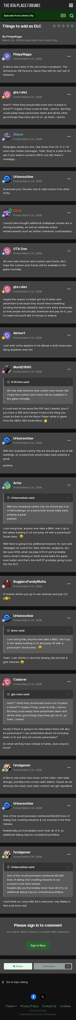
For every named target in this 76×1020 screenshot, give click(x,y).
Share (19, 966)
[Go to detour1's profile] (7, 335)
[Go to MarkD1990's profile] (7, 369)
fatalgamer (22, 765)
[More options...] (69, 56)
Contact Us (49, 1006)
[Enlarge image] (46, 420)
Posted (27, 58)
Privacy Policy (29, 1006)
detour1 (19, 333)
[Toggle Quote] (9, 381)
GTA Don (20, 249)
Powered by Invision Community (38, 1014)
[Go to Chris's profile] (7, 213)
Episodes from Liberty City (41, 40)
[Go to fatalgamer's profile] (7, 768)
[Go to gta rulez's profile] (7, 95)
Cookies (65, 1006)
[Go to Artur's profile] (7, 485)
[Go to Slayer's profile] (7, 137)
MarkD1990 (22, 367)
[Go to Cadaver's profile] (7, 682)
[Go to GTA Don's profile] (7, 251)
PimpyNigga (14, 36)
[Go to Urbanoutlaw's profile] (7, 179)
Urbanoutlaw (23, 177)
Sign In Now (38, 945)
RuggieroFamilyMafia (29, 581)
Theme (10, 1006)
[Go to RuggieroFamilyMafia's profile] (7, 584)
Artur (17, 483)
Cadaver (20, 679)
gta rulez (20, 92)
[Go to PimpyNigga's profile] (7, 56)
